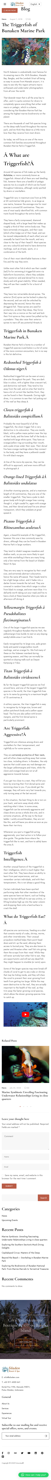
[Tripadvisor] (15, 1453)
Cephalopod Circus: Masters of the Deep (21, 1252)
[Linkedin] (36, 1453)
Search (43, 1197)
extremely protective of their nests (28, 754)
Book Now (10, 10)
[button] (35, 4)
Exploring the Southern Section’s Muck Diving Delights (23, 1246)
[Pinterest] (42, 1453)
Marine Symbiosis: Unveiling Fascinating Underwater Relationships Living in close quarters (25, 1095)
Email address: (25, 1435)
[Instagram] (9, 1453)
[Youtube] (29, 1453)
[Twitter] (22, 1453)
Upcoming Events (10, 1220)
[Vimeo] (3, 1456)
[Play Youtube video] (25, 1014)
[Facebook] (2, 1453)
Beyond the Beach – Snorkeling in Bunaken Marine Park (25, 1259)
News (4, 19)
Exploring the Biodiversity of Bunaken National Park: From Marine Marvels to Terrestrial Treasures (25, 1267)
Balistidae (8, 175)
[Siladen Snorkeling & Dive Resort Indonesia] (18, 4)
